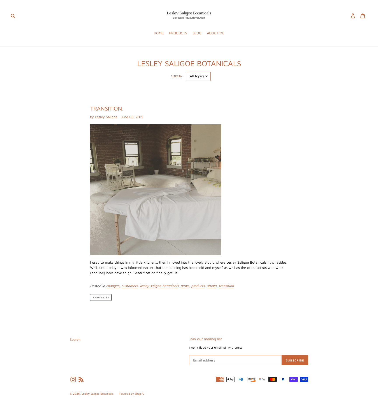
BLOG (196, 33)
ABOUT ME (215, 33)
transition (226, 286)
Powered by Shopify (131, 393)
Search (75, 339)
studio (212, 286)
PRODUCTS (178, 33)
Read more (101, 297)
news (185, 286)
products (198, 286)
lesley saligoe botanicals (159, 286)
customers (129, 286)
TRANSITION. (107, 108)
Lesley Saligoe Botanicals (97, 393)
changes (112, 286)
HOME (159, 33)
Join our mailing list (205, 339)
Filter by (176, 76)
